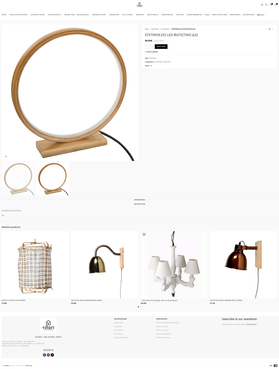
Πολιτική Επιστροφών (163, 338)
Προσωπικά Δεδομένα (121, 338)
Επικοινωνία (118, 326)
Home (147, 29)
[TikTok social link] (52, 355)
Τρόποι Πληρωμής (162, 326)
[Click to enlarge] (6, 156)
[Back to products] (269, 29)
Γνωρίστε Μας (118, 323)
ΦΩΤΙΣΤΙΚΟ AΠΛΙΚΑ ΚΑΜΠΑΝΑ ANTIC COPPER (226, 300)
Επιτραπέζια (165, 29)
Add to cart (161, 46)
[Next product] (272, 29)
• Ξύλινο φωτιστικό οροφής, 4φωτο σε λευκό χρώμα (159, 300)
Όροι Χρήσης (118, 334)
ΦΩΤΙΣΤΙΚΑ (154, 29)
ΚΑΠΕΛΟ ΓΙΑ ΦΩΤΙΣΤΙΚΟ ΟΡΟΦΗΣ (13, 300)
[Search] (266, 5)
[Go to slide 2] (140, 306)
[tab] (139, 203)
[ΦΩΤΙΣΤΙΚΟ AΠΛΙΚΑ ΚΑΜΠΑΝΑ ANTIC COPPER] (243, 265)
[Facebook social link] (151, 65)
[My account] (262, 5)
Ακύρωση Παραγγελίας (163, 334)
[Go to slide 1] (138, 306)
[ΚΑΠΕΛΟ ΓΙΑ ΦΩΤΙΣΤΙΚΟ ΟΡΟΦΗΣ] (35, 265)
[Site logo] (139, 4)
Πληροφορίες (161, 319)
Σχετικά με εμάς (120, 319)
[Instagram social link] (48, 355)
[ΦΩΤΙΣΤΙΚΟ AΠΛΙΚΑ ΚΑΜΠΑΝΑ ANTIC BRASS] (105, 265)
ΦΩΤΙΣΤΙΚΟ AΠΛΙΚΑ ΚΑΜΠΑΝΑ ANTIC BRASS (86, 300)
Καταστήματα (118, 330)
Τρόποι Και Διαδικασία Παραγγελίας (167, 323)
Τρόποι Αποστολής (162, 330)
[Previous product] (267, 29)
